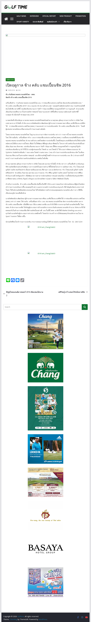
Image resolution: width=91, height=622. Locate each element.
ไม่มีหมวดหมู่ (10, 79)
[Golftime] (6, 19)
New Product (66, 16)
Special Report (49, 16)
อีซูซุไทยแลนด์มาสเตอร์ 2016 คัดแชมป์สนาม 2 (24, 294)
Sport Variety (23, 22)
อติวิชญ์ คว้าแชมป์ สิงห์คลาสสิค (71, 292)
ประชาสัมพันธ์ (38, 22)
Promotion (80, 16)
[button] (58, 21)
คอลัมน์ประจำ (52, 22)
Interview (34, 16)
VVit (19, 90)
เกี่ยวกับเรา (68, 22)
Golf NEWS (21, 16)
